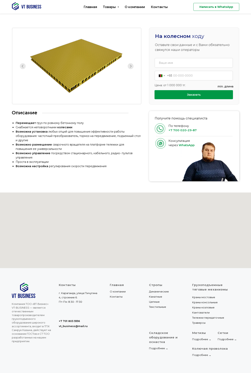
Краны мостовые (203, 297)
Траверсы (199, 322)
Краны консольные (205, 302)
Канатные (155, 296)
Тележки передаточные (208, 317)
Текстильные (157, 306)
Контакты (159, 7)
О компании (135, 7)
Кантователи (201, 312)
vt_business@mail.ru (73, 326)
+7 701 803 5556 (69, 321)
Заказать (194, 94)
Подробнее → (158, 348)
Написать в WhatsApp (216, 7)
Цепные (154, 301)
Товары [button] (109, 7)
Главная (90, 7)
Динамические (159, 291)
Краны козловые (203, 307)
